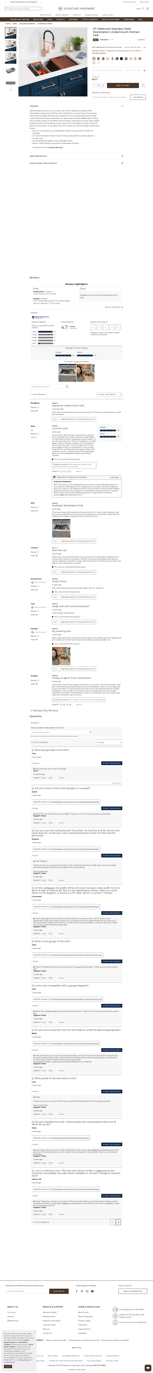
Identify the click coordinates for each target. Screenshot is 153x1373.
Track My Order (49, 1325)
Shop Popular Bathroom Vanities (115, 1340)
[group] (24, 2)
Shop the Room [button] (45, 15)
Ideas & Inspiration (85, 1317)
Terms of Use (38, 1356)
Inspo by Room (84, 1329)
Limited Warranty (55, 147)
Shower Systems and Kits (56, 1340)
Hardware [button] (129, 19)
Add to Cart (123, 85)
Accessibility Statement (70, 1356)
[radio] (94, 59)
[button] (35, 1331)
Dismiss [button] (8, 1366)
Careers (10, 1317)
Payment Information (52, 1321)
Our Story (11, 1312)
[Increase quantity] (103, 85)
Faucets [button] (61, 19)
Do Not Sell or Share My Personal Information (65, 1361)
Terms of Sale (53, 1356)
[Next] (41, 2)
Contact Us (47, 1333)
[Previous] (5, 2)
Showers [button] (73, 19)
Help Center (144, 2)
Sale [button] (140, 19)
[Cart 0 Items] (147, 8)
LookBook (82, 1333)
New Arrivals (83, 1312)
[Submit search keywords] (6, 8)
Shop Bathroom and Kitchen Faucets (83, 1340)
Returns (46, 1329)
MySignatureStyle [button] (91, 15)
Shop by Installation (27, 24)
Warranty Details (49, 1312)
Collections (82, 1325)
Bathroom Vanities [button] (20, 19)
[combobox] (23, 8)
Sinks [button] (49, 19)
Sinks (15, 24)
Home (8, 24)
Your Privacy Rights (94, 1361)
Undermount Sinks (45, 24)
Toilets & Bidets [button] (90, 19)
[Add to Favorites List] (143, 85)
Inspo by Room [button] (107, 15)
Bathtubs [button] (38, 19)
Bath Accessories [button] (111, 19)
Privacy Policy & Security (93, 1356)
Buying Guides (84, 1321)
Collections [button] (77, 15)
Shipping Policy (49, 1317)
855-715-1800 (30, 2)
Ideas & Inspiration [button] (62, 15)
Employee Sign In (112, 1356)
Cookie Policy (40, 1361)
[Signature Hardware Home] (76, 8)
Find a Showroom (129, 2)
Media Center (13, 1321)
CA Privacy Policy (112, 1361)
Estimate (138, 97)
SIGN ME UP (58, 1291)
